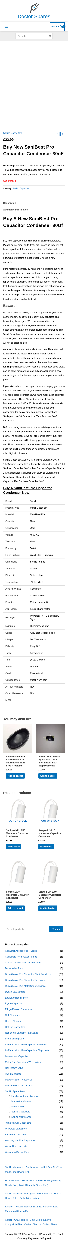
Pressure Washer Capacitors (20, 1085)
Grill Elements (12, 1015)
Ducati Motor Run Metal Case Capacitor (25, 986)
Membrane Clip (19, 1106)
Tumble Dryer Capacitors (18, 1123)
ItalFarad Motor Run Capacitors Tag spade (27, 1050)
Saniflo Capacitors (20, 1111)
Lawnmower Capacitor (16, 1056)
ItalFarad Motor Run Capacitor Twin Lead (26, 1044)
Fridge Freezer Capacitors (18, 1009)
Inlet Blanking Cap (14, 1038)
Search (56, 929)
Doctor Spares (34, 16)
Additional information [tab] (15, 209)
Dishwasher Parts (14, 968)
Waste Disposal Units (16, 1146)
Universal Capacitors (16, 1128)
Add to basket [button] (15, 776)
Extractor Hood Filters (16, 997)
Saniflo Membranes (21, 1117)
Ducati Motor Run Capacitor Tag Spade (25, 980)
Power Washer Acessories (18, 1079)
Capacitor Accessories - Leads (21, 951)
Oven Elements (13, 1074)
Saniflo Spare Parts (15, 1091)
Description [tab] (9, 203)
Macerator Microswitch (23, 1101)
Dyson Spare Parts (15, 992)
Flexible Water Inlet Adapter (25, 1096)
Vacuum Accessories (16, 1134)
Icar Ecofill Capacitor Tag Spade (21, 1032)
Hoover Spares (13, 1021)
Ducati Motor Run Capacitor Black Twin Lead (28, 974)
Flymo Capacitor (13, 1003)
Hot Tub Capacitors (15, 1027)
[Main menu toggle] (6, 27)
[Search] (50, 36)
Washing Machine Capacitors (20, 1140)
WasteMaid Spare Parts (17, 1152)
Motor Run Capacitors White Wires (23, 1062)
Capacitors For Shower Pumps (21, 956)
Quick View (18, 750)
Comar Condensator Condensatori (22, 962)
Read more (14, 846)
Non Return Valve (14, 1068)
